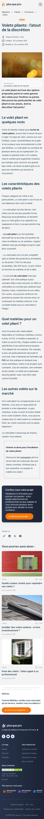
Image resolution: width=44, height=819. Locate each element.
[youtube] (8, 736)
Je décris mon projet (18, 516)
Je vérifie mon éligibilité (15, 710)
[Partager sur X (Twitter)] (15, 536)
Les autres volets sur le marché (16, 86)
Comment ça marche (29, 749)
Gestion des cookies (33, 809)
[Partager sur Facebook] (20, 536)
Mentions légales (17, 804)
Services (5, 753)
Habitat (17, 12)
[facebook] (3, 736)
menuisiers (26, 457)
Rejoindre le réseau (29, 753)
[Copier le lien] (4, 536)
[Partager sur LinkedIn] (9, 536)
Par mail (5, 779)
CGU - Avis (29, 804)
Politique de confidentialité (13, 809)
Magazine (6, 12)
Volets (4, 15)
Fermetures (29, 12)
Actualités (5, 757)
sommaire (9, 83)
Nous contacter (27, 761)
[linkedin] (12, 736)
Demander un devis (29, 757)
